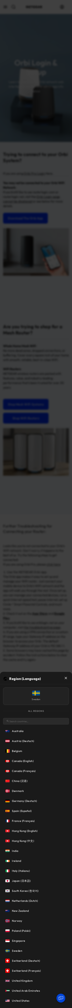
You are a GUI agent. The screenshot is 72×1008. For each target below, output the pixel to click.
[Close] (66, 678)
